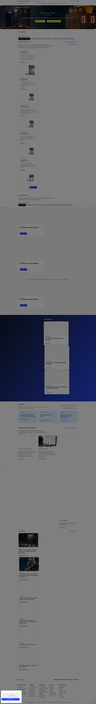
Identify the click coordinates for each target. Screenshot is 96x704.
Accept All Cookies (10, 699)
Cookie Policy (13, 694)
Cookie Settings (11, 695)
